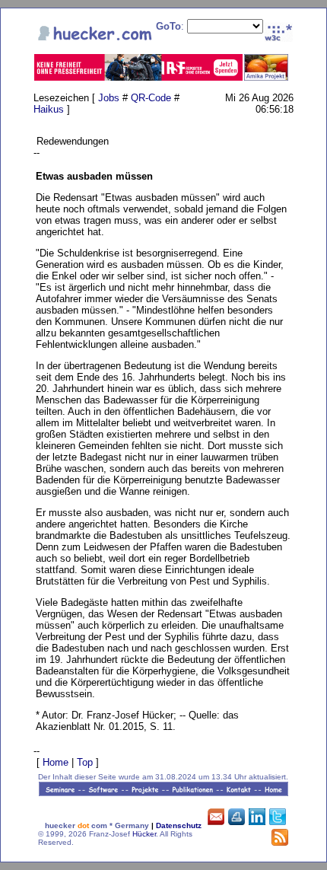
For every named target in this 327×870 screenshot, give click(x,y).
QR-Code (151, 98)
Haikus (48, 109)
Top (85, 762)
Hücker (144, 834)
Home (55, 762)
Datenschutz (179, 825)
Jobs (108, 98)
